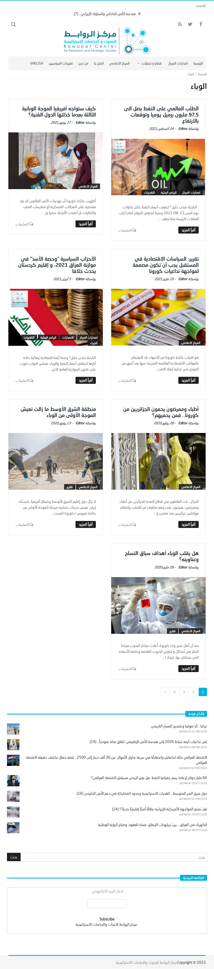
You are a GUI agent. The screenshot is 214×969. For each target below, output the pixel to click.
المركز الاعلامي (88, 186)
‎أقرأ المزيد (188, 230)
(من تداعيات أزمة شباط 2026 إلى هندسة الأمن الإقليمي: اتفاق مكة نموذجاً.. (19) (148, 741)
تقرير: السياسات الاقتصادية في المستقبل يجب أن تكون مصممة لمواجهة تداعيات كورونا (166, 265)
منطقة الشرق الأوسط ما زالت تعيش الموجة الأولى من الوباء (58, 412)
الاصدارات (68, 337)
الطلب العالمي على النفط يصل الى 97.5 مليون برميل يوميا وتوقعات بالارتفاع (161, 114)
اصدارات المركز (191, 192)
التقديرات (149, 192)
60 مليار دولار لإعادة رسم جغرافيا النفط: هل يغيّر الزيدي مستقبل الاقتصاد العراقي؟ (149, 777)
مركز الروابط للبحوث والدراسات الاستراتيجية (146, 962)
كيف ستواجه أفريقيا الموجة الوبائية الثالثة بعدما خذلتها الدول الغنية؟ (59, 111)
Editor (182, 129)
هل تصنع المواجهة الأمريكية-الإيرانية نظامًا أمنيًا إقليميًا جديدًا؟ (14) (159, 809)
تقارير (70, 487)
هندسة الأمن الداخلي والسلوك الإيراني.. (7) (105, 13)
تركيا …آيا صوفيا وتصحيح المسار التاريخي (179, 726)
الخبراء (94, 343)
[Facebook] (200, 24)
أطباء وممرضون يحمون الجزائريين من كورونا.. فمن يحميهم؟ (161, 412)
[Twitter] (190, 24)
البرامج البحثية (169, 192)
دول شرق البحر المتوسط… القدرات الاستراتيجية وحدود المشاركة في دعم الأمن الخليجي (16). (141, 793)
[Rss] (180, 24)
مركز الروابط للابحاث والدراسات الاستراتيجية (106, 924)
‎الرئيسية (202, 74)
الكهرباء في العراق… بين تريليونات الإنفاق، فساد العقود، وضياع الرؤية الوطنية (152, 824)
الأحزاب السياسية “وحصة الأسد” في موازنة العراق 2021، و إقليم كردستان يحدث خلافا (57, 265)
